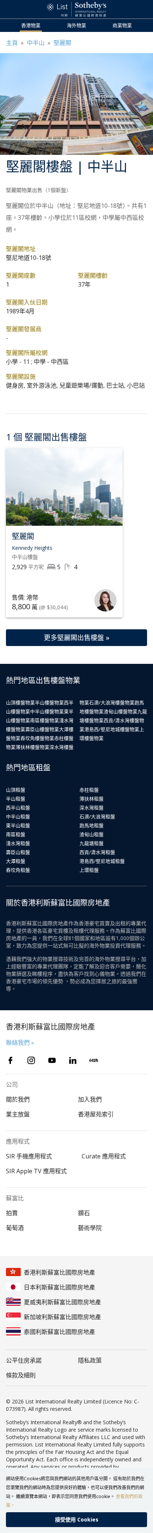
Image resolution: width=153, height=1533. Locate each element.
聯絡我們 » (20, 1042)
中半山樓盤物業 (47, 711)
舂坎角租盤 (18, 870)
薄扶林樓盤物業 (32, 747)
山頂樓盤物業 (20, 702)
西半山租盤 (18, 807)
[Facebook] (10, 1060)
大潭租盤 (15, 861)
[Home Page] (76, 9)
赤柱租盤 (89, 789)
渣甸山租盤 (91, 834)
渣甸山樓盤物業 (120, 711)
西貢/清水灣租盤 (97, 852)
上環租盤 (89, 870)
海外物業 (76, 25)
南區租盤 (15, 834)
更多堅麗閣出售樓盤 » (77, 637)
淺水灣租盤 (18, 843)
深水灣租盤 (91, 807)
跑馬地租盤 (91, 825)
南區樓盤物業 (44, 720)
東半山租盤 (18, 825)
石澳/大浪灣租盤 (97, 816)
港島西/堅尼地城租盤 (102, 861)
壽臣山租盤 (18, 852)
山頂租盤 (15, 789)
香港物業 (30, 25)
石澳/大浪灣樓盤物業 (111, 702)
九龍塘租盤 (91, 843)
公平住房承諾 (24, 1360)
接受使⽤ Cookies (76, 1519)
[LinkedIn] (72, 1060)
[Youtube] (52, 1060)
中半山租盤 (18, 816)
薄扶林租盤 (91, 798)
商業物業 (122, 25)
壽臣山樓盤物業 (42, 729)
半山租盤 (15, 798)
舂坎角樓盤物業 (37, 738)
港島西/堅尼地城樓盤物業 (111, 729)
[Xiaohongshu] (93, 1060)
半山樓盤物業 (49, 702)
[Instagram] (31, 1060)
